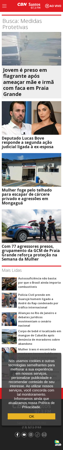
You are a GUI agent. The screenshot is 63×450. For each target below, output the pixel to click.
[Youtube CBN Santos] (25, 434)
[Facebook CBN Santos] (18, 434)
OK (31, 416)
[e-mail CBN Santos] (44, 434)
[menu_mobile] (4, 6)
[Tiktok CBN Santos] (38, 434)
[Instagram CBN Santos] (31, 434)
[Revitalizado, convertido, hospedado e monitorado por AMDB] (58, 443)
